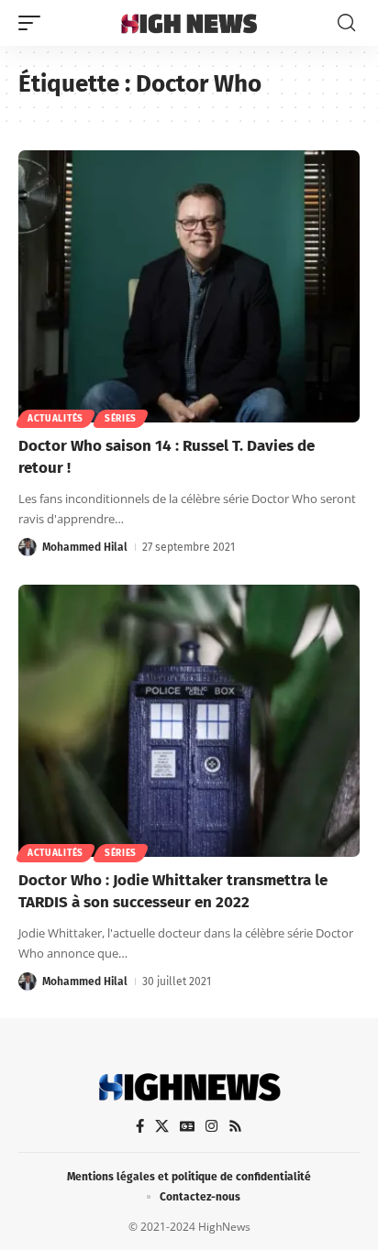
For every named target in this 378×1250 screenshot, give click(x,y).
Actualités (55, 418)
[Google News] (187, 1126)
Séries (121, 418)
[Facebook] (140, 1126)
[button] (34, 23)
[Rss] (235, 1126)
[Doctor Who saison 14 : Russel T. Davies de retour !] (189, 286)
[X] (161, 1126)
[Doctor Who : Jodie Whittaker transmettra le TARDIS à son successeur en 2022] (189, 721)
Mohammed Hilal (85, 547)
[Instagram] (211, 1126)
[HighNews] (189, 23)
